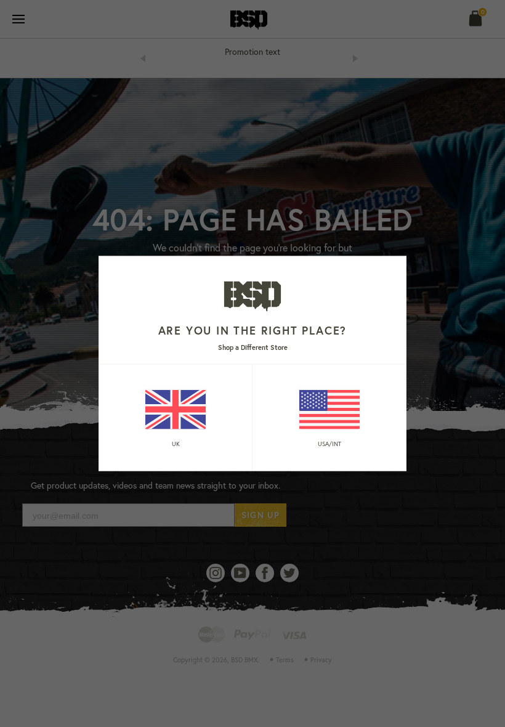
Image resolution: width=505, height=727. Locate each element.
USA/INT (329, 443)
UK (176, 443)
